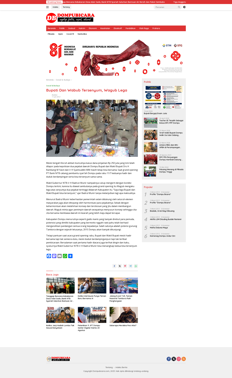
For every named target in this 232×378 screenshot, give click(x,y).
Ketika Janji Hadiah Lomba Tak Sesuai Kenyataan (60, 326)
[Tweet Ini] (120, 266)
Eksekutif (118, 28)
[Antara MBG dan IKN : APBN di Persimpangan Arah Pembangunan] (150, 147)
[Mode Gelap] (184, 7)
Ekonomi (93, 28)
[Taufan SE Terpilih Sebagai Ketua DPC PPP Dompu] (150, 123)
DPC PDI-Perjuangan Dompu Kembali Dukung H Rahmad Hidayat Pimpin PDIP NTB (171, 158)
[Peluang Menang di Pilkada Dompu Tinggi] (150, 171)
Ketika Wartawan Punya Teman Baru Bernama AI (92, 297)
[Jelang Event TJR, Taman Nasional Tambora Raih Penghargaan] (124, 286)
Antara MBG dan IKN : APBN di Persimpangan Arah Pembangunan (169, 146)
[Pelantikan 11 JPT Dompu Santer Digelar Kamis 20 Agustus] (92, 315)
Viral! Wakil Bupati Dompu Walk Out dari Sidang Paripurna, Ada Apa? (171, 134)
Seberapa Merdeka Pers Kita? (123, 325)
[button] (179, 7)
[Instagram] (179, 359)
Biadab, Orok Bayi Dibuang (162, 211)
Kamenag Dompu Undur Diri (162, 236)
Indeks (55, 7)
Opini (60, 34)
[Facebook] (169, 359)
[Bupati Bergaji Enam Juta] (164, 97)
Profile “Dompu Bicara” (160, 194)
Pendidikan (130, 28)
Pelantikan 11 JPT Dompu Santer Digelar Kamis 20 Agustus (89, 328)
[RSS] (184, 359)
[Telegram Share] (130, 266)
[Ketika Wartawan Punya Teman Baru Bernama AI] (92, 286)
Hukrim (82, 28)
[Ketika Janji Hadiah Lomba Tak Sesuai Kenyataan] (60, 315)
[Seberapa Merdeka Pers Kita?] (124, 315)
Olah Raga (144, 28)
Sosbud (71, 28)
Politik (62, 28)
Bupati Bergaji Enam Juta (155, 113)
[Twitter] (174, 359)
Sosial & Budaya (53, 85)
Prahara (156, 28)
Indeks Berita (121, 367)
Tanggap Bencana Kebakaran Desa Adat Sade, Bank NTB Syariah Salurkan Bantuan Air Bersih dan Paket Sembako (94, 2)
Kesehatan (105, 28)
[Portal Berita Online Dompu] (70, 17)
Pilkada (51, 34)
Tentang (66, 7)
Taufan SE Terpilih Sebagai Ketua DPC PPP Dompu (171, 121)
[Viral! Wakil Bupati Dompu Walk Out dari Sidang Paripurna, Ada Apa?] (150, 135)
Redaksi (54, 95)
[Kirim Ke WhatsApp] (136, 266)
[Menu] (48, 7)
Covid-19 (70, 34)
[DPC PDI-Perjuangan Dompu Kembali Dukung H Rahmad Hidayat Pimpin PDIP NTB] (150, 159)
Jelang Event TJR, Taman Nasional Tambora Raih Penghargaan (121, 298)
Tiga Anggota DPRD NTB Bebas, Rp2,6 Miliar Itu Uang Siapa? (185, 2)
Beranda (52, 28)
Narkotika (82, 34)
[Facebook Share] (114, 266)
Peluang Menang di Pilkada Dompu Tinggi (171, 170)
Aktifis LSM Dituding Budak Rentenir (166, 219)
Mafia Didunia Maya (159, 227)
